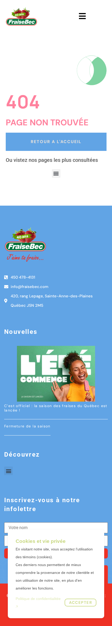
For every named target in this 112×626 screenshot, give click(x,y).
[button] (56, 173)
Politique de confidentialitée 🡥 (38, 603)
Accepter (80, 602)
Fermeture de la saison (27, 426)
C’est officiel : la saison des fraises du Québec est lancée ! (55, 408)
